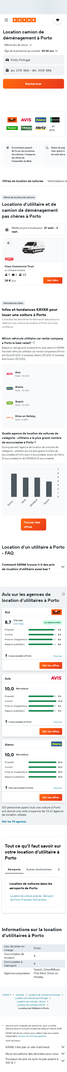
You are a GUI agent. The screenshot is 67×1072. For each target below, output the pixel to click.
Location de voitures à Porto (31, 1004)
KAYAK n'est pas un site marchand (27, 1047)
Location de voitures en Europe (44, 994)
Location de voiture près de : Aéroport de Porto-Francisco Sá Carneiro (32, 897)
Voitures (20, 994)
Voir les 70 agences (14, 821)
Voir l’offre (52, 280)
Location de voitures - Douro (31, 1001)
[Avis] (56, 678)
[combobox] (18, 45)
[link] (33, 524)
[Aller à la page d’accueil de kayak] (24, 20)
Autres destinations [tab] (39, 869)
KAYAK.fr (7, 994)
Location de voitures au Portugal (31, 998)
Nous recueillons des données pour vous (32, 1054)
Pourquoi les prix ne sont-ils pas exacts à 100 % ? (32, 1061)
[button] (6, 20)
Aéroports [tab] (14, 869)
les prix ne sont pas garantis (32, 1036)
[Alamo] (56, 744)
